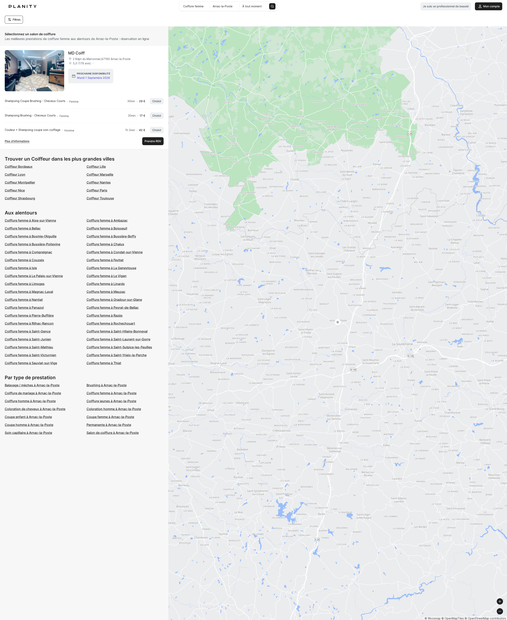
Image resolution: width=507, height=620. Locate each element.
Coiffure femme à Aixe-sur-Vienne (30, 220)
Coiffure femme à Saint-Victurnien (30, 355)
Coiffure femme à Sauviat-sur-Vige (31, 363)
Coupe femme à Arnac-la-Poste (110, 417)
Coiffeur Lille (96, 167)
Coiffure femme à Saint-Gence (28, 331)
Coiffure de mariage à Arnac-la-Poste (33, 393)
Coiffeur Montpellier (20, 182)
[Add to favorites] (59, 54)
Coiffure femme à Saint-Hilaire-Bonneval (117, 331)
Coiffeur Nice (15, 190)
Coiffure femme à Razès (105, 315)
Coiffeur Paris (97, 190)
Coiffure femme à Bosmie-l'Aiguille (30, 236)
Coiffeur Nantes (99, 182)
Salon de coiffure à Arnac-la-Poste (113, 433)
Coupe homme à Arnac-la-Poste (29, 425)
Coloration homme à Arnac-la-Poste (114, 409)
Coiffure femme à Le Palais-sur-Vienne (34, 276)
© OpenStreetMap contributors (485, 618)
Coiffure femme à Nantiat (24, 300)
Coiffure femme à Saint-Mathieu (29, 347)
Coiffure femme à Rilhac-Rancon (29, 323)
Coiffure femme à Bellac (23, 228)
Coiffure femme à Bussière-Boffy (111, 236)
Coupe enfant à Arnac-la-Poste (28, 417)
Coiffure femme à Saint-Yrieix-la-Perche (117, 355)
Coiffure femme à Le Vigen (107, 276)
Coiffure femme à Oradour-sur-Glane (114, 300)
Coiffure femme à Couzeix (24, 260)
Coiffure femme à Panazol (24, 308)
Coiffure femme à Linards (106, 284)
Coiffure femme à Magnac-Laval (29, 292)
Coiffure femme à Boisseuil (107, 228)
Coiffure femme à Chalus (105, 244)
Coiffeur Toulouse (100, 198)
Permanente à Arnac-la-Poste (109, 425)
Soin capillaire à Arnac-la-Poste (28, 433)
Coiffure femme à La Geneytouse (111, 268)
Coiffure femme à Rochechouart (111, 323)
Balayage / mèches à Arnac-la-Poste (32, 385)
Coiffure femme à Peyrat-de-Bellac (113, 308)
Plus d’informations (17, 141)
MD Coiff (76, 53)
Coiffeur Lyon (15, 174)
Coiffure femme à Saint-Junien (28, 339)
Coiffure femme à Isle (21, 268)
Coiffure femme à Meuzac (106, 292)
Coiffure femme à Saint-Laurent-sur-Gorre (118, 339)
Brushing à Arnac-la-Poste (107, 385)
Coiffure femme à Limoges (25, 284)
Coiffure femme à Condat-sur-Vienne (115, 252)
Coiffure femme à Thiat (104, 363)
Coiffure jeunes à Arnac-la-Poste (111, 401)
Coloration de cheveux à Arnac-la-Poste (35, 409)
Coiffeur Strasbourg (20, 198)
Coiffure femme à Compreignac (28, 252)
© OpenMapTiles (452, 618)
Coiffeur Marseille (100, 174)
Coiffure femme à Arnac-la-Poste (111, 393)
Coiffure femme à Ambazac (107, 220)
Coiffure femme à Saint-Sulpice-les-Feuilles (119, 347)
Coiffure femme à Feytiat (105, 260)
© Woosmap (433, 618)
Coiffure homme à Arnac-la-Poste (30, 401)
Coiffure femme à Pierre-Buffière (29, 315)
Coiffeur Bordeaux (18, 167)
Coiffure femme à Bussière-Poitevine (32, 244)
